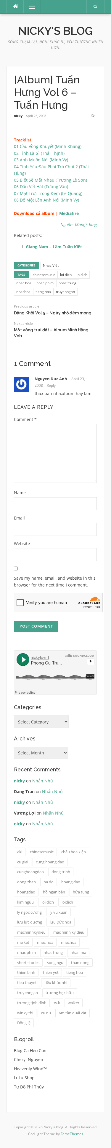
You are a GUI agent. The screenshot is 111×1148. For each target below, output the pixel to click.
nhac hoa (23, 283)
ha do (49, 882)
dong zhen (26, 882)
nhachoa (23, 291)
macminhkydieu (31, 932)
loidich (82, 274)
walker (73, 1002)
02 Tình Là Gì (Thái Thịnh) (39, 153)
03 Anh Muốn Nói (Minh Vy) (41, 160)
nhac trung (67, 283)
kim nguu (25, 902)
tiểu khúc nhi (55, 982)
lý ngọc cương (29, 912)
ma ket (23, 942)
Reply (51, 385)
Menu (30, 7)
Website (22, 543)
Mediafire (69, 213)
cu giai (22, 862)
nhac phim (45, 283)
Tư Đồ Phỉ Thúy (29, 1087)
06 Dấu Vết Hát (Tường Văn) (41, 186)
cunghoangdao (30, 871)
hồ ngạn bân (54, 892)
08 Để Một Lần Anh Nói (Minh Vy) (46, 200)
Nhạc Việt (51, 265)
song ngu (55, 962)
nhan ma (78, 952)
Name (20, 492)
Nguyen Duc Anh (51, 378)
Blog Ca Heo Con (30, 1050)
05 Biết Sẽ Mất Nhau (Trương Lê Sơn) (50, 180)
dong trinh (61, 871)
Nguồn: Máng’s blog (78, 224)
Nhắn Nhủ (42, 781)
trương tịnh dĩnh (31, 1002)
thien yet (51, 972)
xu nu (46, 1013)
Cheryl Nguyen (28, 1059)
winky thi (25, 1013)
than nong (80, 962)
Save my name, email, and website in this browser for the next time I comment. (55, 581)
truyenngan (65, 291)
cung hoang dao (50, 862)
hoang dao (70, 882)
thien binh (26, 972)
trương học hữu (60, 992)
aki (19, 851)
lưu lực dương (29, 922)
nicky (18, 115)
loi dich (66, 274)
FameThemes (72, 1133)
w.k (57, 1002)
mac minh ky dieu (68, 932)
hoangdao (26, 892)
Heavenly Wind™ (30, 1068)
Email (19, 518)
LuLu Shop (24, 1077)
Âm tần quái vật (72, 1013)
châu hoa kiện (73, 851)
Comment (25, 419)
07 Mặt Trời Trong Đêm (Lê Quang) (48, 193)
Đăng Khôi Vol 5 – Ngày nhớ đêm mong (52, 313)
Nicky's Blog (55, 31)
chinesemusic (44, 274)
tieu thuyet (27, 982)
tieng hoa (43, 291)
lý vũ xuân (58, 912)
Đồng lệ (23, 1022)
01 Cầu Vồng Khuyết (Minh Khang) (47, 146)
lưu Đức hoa (60, 922)
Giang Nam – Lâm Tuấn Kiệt (54, 246)
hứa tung (81, 892)
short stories (28, 962)
